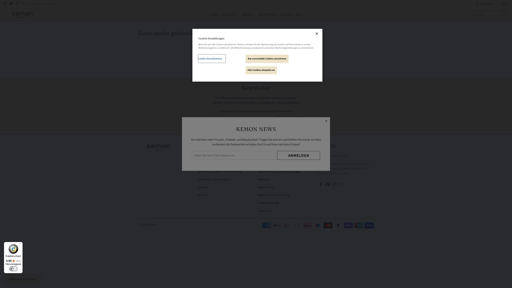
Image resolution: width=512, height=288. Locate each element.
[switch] (13, 268)
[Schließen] (316, 33)
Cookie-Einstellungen (210, 58)
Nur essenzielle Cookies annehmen (267, 58)
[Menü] (20, 244)
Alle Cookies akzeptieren (261, 70)
